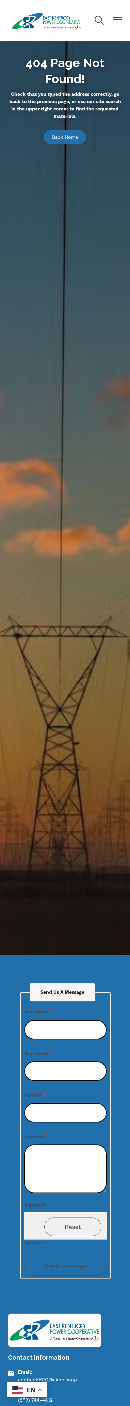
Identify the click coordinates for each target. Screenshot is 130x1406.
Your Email (36, 1054)
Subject (33, 1095)
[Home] (47, 20)
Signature (35, 1205)
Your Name (36, 1012)
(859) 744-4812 (35, 1400)
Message (34, 1137)
